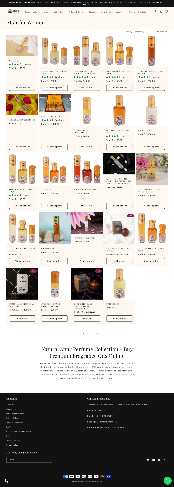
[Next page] (97, 333)
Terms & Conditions (14, 423)
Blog (8, 436)
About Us (10, 405)
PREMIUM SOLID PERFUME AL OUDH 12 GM (21, 305)
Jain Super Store (83, 481)
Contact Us (11, 409)
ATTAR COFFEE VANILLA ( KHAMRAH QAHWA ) (51, 305)
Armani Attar (14, 61)
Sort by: (129, 32)
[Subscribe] (49, 460)
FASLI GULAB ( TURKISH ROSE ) (22, 120)
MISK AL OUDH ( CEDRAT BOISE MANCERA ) (22, 250)
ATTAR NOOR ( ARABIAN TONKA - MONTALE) (54, 72)
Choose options (22, 87)
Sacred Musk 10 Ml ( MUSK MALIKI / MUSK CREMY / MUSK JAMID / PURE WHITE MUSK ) (119, 181)
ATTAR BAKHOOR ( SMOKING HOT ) (118, 72)
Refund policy (12, 445)
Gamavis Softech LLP (95, 481)
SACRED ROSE (144, 131)
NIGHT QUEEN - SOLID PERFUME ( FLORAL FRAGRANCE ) (83, 306)
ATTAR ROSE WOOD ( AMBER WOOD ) (20, 191)
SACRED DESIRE (112, 304)
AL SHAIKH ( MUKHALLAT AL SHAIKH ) (150, 72)
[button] (41, 12)
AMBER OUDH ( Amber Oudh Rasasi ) (118, 132)
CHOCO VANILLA (48, 249)
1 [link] (76, 333)
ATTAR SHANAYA (48, 190)
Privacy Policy (12, 418)
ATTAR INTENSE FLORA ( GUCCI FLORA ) (151, 250)
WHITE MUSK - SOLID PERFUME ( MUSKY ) (119, 250)
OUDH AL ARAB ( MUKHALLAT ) (86, 190)
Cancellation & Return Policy (18, 432)
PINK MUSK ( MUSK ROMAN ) (85, 238)
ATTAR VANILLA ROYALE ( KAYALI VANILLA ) (84, 132)
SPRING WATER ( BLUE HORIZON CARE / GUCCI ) (84, 72)
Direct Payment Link (15, 414)
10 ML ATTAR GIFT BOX (50, 117)
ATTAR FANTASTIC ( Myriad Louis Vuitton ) (149, 191)
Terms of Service (13, 440)
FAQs (8, 427)
